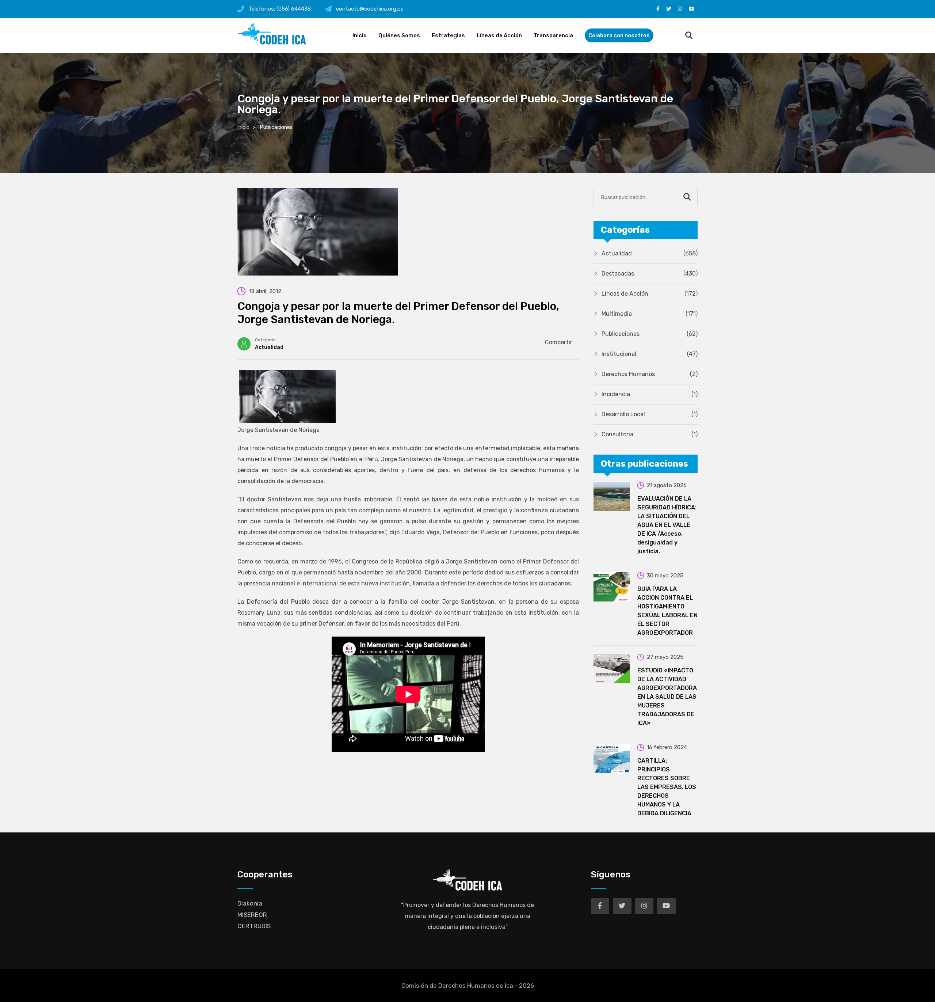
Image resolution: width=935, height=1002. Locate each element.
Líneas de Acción (499, 35)
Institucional (650, 353)
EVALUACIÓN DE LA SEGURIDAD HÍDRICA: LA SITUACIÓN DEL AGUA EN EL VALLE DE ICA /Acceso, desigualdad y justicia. (667, 525)
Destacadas (650, 273)
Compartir (558, 342)
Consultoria (650, 434)
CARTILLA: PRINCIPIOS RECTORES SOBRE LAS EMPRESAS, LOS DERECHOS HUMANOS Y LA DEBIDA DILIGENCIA (666, 787)
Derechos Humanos (650, 374)
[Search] (688, 36)
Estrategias (448, 35)
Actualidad (269, 347)
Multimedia (650, 313)
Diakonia (249, 903)
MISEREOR (252, 914)
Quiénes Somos (399, 35)
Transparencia (553, 35)
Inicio (359, 35)
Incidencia (650, 394)
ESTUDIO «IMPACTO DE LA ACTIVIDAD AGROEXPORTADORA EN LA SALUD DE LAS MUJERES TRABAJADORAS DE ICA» (667, 696)
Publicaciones (650, 333)
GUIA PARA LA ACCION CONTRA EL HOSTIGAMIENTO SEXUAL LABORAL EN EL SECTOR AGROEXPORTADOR (667, 610)
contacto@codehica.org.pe (370, 8)
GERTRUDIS (254, 926)
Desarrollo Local (650, 414)
